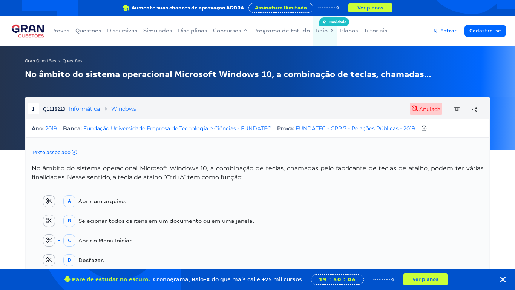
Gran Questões (40, 61)
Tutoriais (375, 31)
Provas (60, 31)
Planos (349, 31)
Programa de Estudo (281, 31)
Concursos (227, 31)
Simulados (157, 31)
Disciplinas (192, 31)
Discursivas (122, 31)
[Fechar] (503, 279)
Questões (88, 31)
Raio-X (325, 27)
